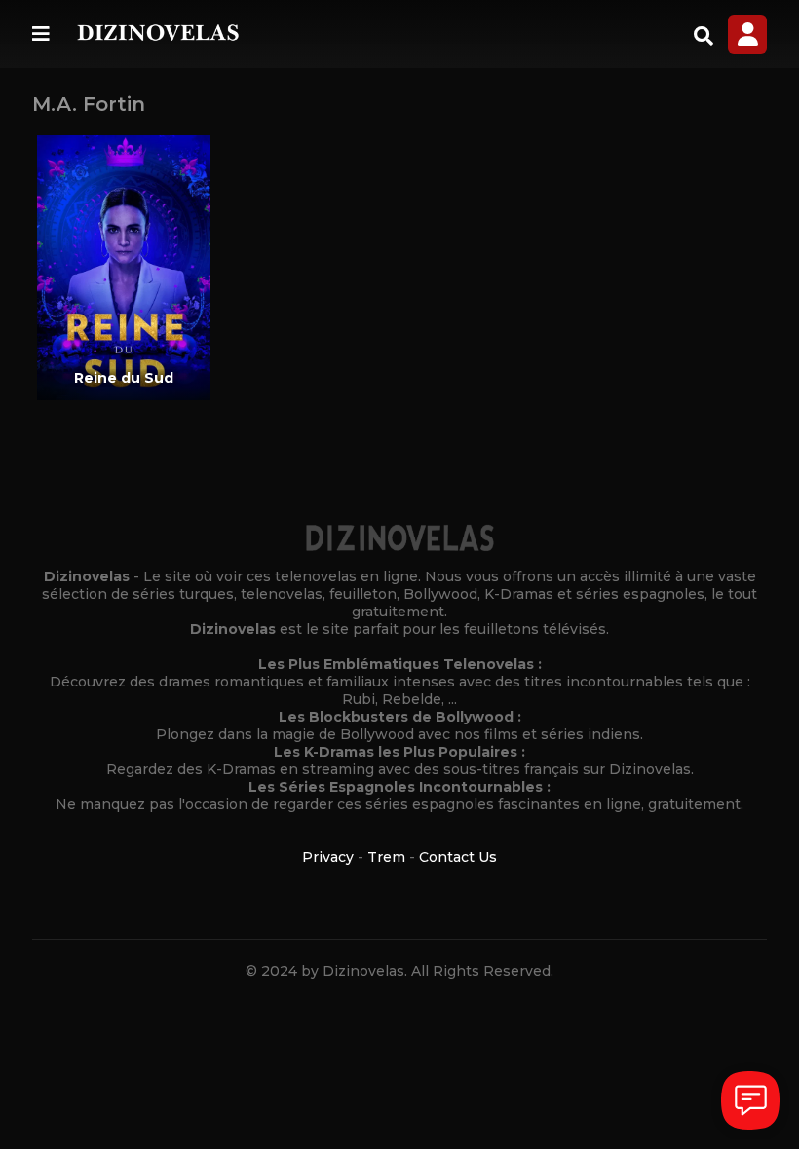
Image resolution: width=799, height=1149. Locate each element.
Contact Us (458, 857)
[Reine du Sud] (124, 267)
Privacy (328, 857)
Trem (386, 857)
